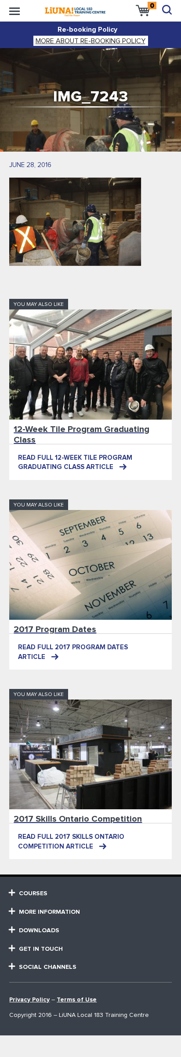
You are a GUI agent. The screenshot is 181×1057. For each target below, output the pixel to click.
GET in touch (41, 949)
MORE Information (49, 912)
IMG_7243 (90, 96)
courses (33, 893)
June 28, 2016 (30, 165)
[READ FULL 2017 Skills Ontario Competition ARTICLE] (90, 754)
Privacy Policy (29, 1000)
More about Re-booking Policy (90, 41)
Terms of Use (77, 1000)
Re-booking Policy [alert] (87, 29)
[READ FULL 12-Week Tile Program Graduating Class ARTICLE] (90, 364)
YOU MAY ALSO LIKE (39, 304)
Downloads (39, 930)
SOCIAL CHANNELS (47, 967)
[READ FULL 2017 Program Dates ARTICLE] (90, 565)
